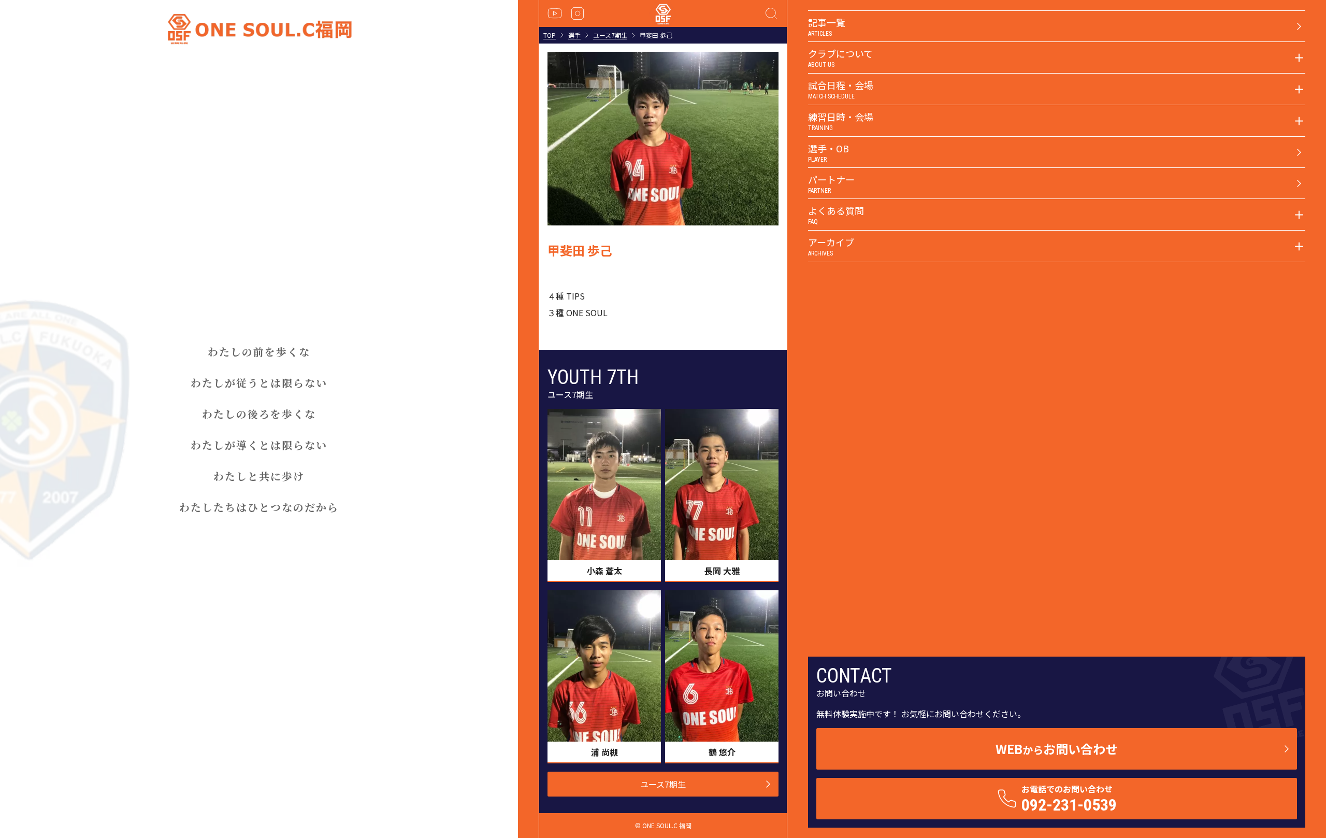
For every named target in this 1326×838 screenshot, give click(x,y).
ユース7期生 (610, 35)
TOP (549, 35)
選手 (574, 35)
